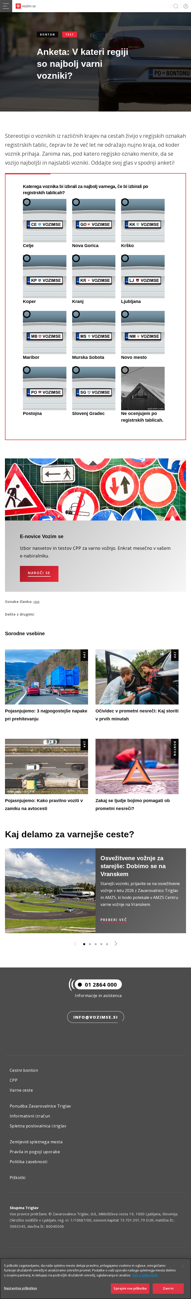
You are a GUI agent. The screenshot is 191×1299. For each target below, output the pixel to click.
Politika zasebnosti (28, 1161)
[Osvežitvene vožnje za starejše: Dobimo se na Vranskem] (50, 890)
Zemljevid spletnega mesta (36, 1142)
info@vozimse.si (95, 1017)
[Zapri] (183, 1266)
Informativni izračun (30, 1116)
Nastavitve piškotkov (20, 1288)
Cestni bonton (24, 1070)
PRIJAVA (185, 6)
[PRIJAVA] (185, 6)
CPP (84, 655)
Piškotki (18, 1177)
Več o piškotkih (145, 1275)
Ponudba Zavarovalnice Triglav (40, 1106)
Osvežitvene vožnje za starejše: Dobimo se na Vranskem (133, 866)
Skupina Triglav (24, 1207)
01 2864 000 (101, 984)
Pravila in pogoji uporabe (35, 1151)
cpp (36, 601)
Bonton (47, 34)
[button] (84, 944)
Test (69, 34)
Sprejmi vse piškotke (130, 1288)
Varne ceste (21, 1090)
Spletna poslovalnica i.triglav (38, 1126)
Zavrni (168, 1288)
